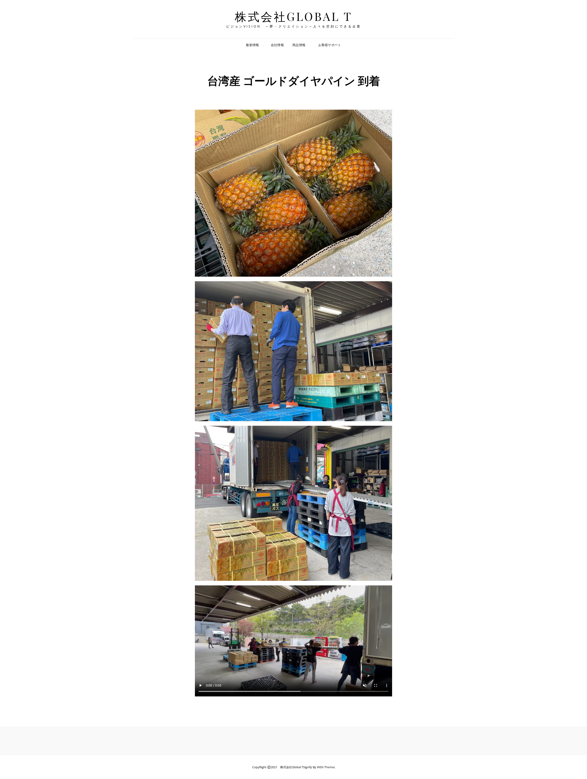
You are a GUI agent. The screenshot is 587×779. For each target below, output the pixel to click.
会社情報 (277, 45)
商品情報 (298, 45)
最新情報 (254, 45)
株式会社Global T (293, 16)
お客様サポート (329, 45)
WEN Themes (326, 767)
